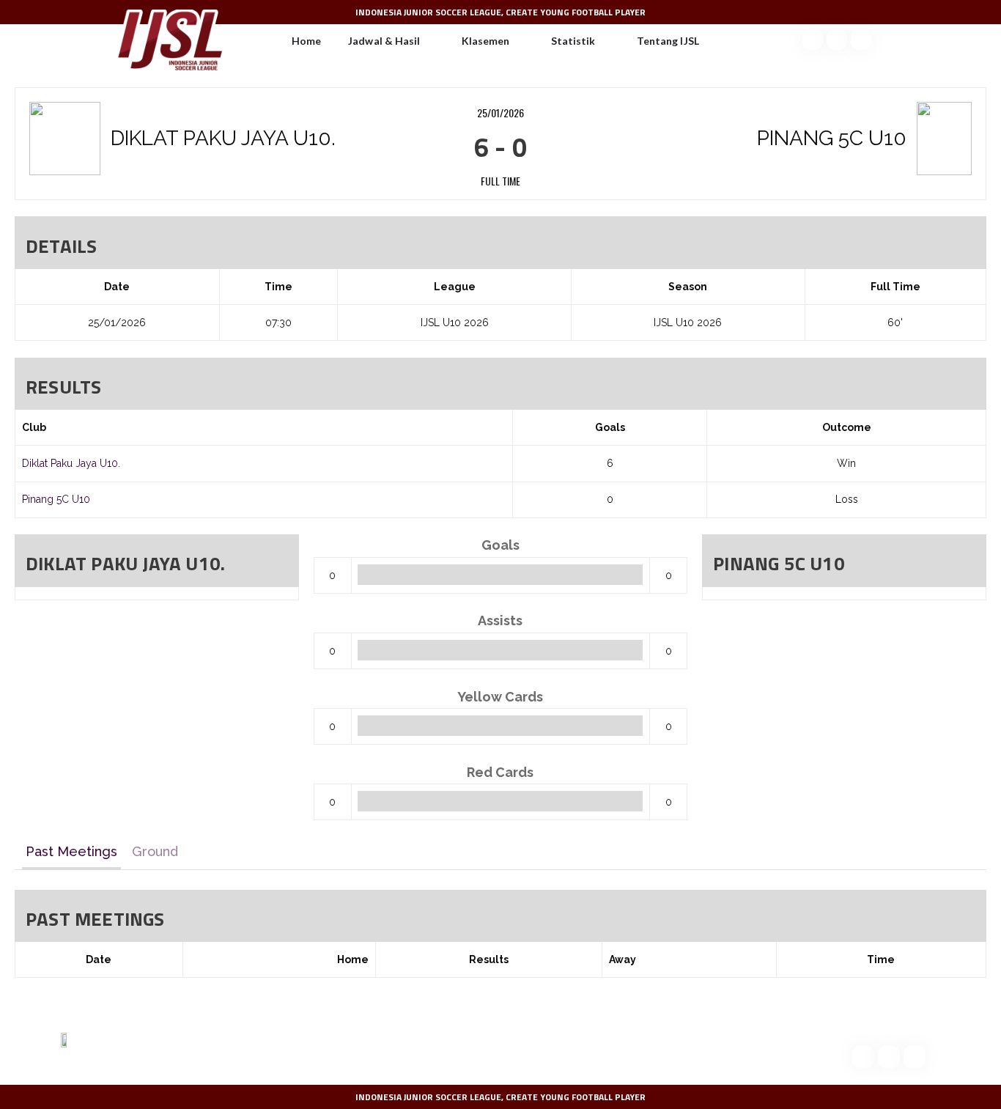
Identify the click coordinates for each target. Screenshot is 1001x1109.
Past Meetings (71, 851)
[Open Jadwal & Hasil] (429, 41)
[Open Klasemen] (519, 41)
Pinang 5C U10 (56, 499)
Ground (155, 851)
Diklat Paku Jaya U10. (71, 463)
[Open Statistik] (604, 41)
